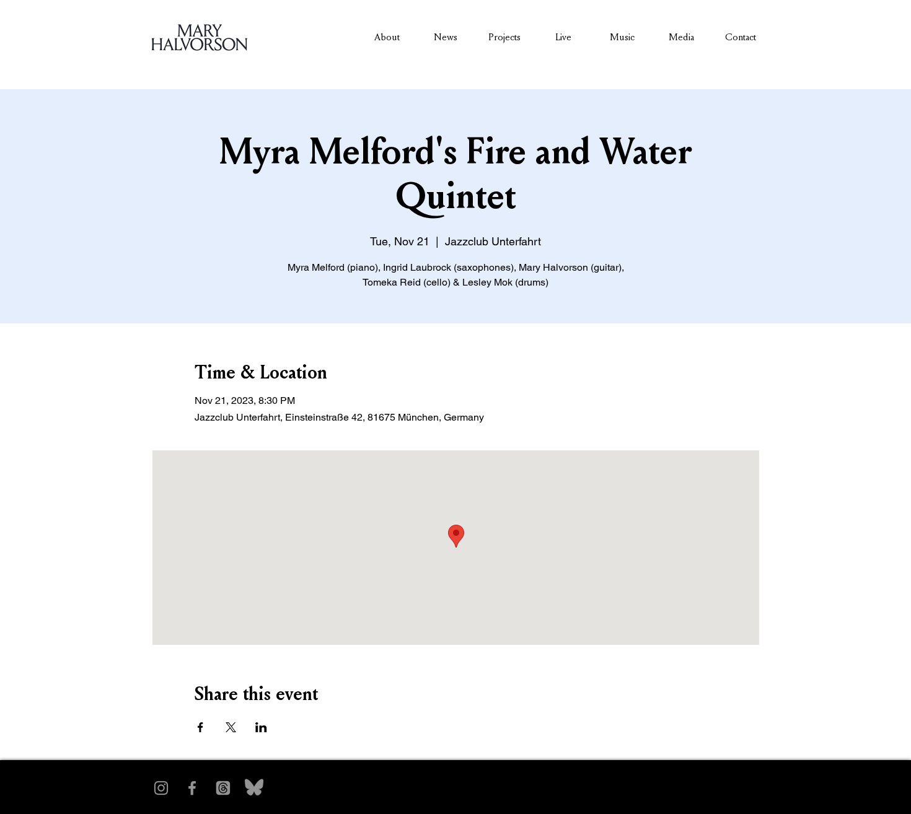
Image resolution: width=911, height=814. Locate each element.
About (387, 37)
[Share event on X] (231, 727)
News (445, 37)
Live (563, 37)
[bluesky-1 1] (254, 788)
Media (681, 37)
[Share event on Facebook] (200, 727)
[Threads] (223, 788)
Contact (740, 37)
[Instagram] (161, 788)
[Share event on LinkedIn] (261, 727)
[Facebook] (192, 788)
